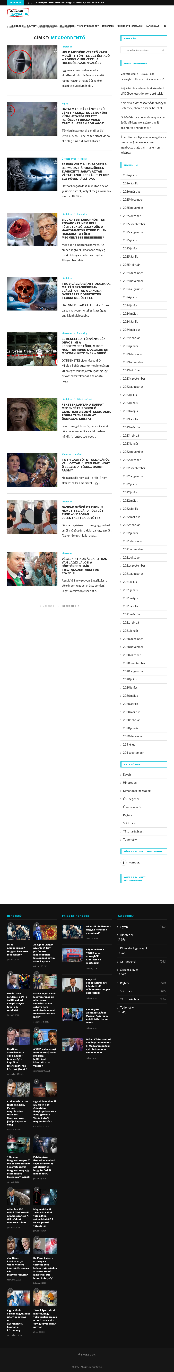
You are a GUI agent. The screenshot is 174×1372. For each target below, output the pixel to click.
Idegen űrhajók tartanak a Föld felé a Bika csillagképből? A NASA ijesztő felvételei (43, 1217)
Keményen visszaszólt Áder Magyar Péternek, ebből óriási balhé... (71, 3)
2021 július (130, 582)
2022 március (131, 517)
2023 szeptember (134, 378)
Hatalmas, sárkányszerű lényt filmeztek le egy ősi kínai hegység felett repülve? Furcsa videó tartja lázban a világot (84, 116)
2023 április (130, 419)
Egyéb (127, 774)
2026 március (131, 191)
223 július (129, 744)
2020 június (130, 687)
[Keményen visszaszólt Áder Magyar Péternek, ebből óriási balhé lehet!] (72, 1014)
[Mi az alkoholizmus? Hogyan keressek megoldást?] (18, 932)
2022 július (130, 484)
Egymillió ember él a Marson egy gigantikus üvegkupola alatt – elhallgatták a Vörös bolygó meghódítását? (44, 1111)
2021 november (133, 549)
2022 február (131, 525)
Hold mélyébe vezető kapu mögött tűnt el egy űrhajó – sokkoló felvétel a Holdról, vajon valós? (86, 57)
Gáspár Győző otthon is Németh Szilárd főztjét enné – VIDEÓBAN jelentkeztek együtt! (82, 512)
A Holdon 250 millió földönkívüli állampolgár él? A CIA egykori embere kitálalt (18, 1216)
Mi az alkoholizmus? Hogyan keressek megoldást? (17, 949)
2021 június (130, 590)
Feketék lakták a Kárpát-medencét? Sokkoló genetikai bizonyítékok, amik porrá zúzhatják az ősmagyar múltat (86, 412)
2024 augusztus (133, 289)
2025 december (133, 199)
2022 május (130, 500)
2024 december (133, 273)
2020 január (130, 728)
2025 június (130, 248)
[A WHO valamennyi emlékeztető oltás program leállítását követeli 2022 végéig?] (45, 1037)
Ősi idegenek (66, 26)
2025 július (130, 240)
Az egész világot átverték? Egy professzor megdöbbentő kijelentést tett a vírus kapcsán (44, 953)
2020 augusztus (133, 671)
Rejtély (32, 26)
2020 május (130, 695)
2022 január (130, 533)
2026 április (130, 183)
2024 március (131, 329)
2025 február (131, 264)
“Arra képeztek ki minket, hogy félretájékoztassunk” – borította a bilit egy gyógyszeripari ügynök (45, 1318)
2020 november (133, 647)
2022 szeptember (134, 468)
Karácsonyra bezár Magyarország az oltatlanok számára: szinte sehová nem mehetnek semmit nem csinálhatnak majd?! (44, 1005)
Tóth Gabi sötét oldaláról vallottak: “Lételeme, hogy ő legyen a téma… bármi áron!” (86, 465)
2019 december (133, 736)
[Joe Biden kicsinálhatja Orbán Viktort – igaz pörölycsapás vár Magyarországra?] (18, 1246)
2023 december (133, 354)
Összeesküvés (48, 26)
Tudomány (108, 26)
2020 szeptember (134, 663)
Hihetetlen (17, 26)
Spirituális (129, 823)
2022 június (130, 492)
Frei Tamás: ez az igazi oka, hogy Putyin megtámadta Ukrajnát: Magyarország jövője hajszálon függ (17, 1113)
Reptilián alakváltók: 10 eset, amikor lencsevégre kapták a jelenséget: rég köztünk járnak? (17, 1059)
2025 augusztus (133, 232)
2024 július (130, 297)
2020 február (131, 720)
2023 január (130, 443)
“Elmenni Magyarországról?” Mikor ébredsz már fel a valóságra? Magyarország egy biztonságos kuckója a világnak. (18, 1167)
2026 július (130, 175)
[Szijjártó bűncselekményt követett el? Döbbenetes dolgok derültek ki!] (72, 985)
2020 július (130, 679)
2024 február (131, 338)
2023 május (130, 411)
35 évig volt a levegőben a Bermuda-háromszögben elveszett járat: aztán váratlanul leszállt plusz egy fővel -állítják (85, 171)
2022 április (130, 508)
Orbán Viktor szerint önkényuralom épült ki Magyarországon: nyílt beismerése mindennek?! (143, 122)
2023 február (131, 435)
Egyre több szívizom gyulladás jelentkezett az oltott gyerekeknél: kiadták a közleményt (18, 1320)
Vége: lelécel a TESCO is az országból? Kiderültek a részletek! (95, 956)
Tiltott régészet (88, 26)
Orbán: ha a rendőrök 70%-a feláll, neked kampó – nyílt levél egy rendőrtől (17, 1001)
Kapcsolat (152, 26)
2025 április (130, 256)
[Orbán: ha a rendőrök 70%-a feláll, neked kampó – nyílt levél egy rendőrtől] (18, 981)
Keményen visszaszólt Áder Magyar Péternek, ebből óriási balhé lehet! (97, 1016)
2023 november (133, 362)
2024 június (130, 305)
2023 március (131, 427)
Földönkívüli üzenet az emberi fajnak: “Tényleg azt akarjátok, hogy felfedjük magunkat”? (44, 1165)
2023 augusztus (133, 386)
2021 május (130, 598)
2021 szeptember (134, 565)
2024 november (133, 281)
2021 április (130, 606)
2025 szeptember (134, 224)
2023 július (130, 395)
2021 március (131, 614)
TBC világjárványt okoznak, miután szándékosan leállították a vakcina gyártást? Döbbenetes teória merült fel (86, 291)
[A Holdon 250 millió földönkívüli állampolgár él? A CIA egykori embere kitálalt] (18, 1197)
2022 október (132, 460)
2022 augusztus (133, 476)
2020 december (133, 639)
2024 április (130, 321)
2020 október (132, 655)
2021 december (133, 541)
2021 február (131, 622)
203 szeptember (133, 752)
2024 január (130, 346)
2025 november (133, 207)
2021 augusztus (133, 573)
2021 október (132, 557)
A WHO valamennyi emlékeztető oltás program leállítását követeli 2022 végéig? (44, 1057)
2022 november (133, 451)
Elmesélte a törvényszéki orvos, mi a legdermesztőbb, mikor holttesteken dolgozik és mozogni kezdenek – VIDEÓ (85, 346)
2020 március (131, 712)
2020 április (130, 704)
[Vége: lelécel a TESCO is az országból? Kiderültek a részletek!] (72, 955)
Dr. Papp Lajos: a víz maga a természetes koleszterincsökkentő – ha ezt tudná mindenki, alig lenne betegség (45, 1268)
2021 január (130, 630)
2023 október (132, 370)
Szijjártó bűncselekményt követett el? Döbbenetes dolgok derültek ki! (98, 986)
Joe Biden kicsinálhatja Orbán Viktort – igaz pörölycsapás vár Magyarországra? (18, 1266)
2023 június (130, 403)
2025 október (132, 216)
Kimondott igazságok (130, 26)
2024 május (130, 313)
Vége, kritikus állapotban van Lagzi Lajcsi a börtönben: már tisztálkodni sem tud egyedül (84, 566)
